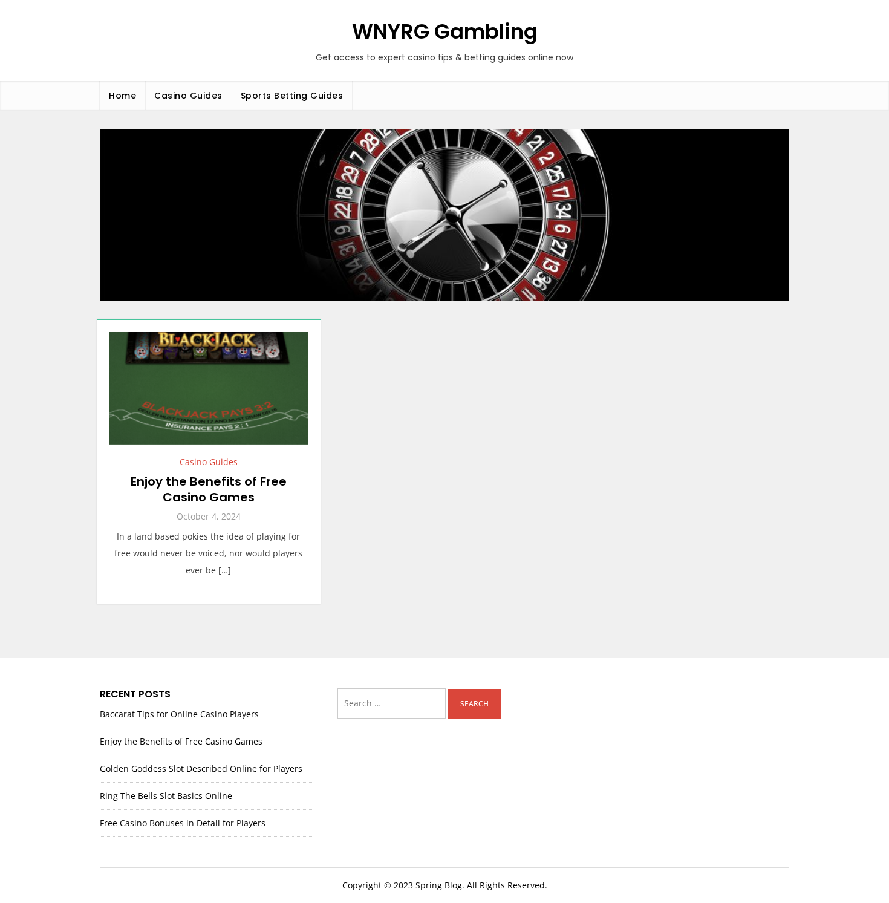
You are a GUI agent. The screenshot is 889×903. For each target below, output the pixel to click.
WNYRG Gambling (445, 31)
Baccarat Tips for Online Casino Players (179, 714)
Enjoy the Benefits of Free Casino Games (209, 489)
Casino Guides (188, 96)
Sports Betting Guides (292, 96)
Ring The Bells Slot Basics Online (166, 795)
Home (122, 96)
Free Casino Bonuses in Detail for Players (182, 823)
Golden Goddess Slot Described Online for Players (201, 768)
